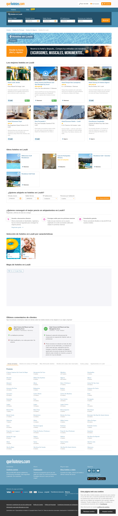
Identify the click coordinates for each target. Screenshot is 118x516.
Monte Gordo (10, 415)
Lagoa (8, 404)
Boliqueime (36, 388)
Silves (8, 442)
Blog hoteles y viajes (68, 470)
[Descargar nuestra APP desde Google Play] (92, 478)
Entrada (30, 18)
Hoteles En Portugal (18, 30)
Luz (88, 404)
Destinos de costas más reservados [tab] (67, 363)
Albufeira (63, 372)
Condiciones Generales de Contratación (68, 504)
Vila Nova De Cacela (39, 447)
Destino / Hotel (12, 18)
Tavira (35, 442)
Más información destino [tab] (47, 363)
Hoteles (8, 30)
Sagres (35, 436)
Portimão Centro (92, 425)
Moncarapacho (64, 410)
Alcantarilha (90, 372)
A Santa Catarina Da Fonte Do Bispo (17, 372)
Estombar (9, 399)
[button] (106, 3)
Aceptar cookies (107, 511)
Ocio (27, 9)
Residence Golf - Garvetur (101, 156)
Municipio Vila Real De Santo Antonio (98, 415)
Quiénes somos (12, 470)
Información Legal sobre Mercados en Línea (17, 507)
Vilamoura (90, 447)
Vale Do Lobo (91, 442)
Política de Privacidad (50, 504)
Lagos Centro (64, 404)
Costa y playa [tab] (84, 363)
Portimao (63, 425)
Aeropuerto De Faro (39, 372)
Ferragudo (90, 399)
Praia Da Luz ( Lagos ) (13, 431)
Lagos (35, 404)
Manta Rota (9, 410)
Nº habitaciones (65, 18)
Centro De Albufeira (66, 393)
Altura (35, 383)
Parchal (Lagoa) (38, 425)
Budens (62, 388)
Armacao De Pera (11, 388)
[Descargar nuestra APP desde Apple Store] (101, 478)
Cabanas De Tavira (93, 388)
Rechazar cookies (89, 511)
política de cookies (103, 507)
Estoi (88, 393)
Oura (7, 425)
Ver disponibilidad (103, 198)
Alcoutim (8, 377)
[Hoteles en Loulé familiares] (28, 248)
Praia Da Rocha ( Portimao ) (41, 431)
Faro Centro (63, 399)
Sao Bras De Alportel (93, 436)
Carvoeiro (9, 393)
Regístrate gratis (16, 227)
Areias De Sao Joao (93, 383)
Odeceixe (9, 420)
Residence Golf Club (28, 174)
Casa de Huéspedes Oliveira (64, 156)
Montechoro (36, 415)
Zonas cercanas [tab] (12, 363)
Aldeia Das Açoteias (39, 377)
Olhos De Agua (91, 420)
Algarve (62, 377)
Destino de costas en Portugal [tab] (28, 363)
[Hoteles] (20, 4)
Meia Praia (36, 410)
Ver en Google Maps (16, 271)
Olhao (35, 420)
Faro (34, 399)
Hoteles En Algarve (31, 30)
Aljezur (89, 377)
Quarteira (90, 431)
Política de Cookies (38, 504)
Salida (47, 18)
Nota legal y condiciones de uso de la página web (18, 504)
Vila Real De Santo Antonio (68, 447)
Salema (62, 436)
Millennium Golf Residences (27, 156)
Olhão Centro (64, 420)
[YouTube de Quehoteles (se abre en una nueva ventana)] (98, 471)
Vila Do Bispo (10, 447)
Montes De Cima (65, 415)
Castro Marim (37, 393)
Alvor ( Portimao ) (65, 383)
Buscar (106, 20)
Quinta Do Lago (11, 436)
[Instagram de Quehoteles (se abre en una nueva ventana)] (94, 471)
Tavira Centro (64, 442)
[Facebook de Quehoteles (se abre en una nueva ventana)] (89, 471)
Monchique (90, 410)
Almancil (8, 383)
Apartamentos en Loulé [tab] (98, 363)
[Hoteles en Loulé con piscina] (13, 248)
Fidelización (37, 470)
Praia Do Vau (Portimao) (67, 431)
